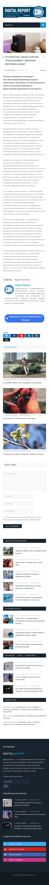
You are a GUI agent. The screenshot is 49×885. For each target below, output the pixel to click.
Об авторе (8, 280)
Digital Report (10, 70)
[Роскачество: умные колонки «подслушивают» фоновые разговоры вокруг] (24, 43)
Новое (19, 655)
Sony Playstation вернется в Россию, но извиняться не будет (29, 667)
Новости (42, 70)
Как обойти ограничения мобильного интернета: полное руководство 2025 (29, 690)
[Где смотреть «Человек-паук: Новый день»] (24, 402)
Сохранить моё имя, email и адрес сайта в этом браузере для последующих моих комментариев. (22, 518)
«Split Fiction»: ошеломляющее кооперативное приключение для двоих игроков (30, 621)
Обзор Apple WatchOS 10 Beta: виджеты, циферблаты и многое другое (30, 634)
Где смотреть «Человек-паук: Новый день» (20, 418)
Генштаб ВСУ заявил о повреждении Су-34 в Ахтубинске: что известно (28, 599)
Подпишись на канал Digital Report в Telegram (25, 318)
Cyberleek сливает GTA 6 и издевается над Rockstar (23, 383)
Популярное (9, 655)
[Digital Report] (24, 11)
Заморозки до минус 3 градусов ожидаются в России (24, 454)
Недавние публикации (22, 280)
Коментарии (30, 655)
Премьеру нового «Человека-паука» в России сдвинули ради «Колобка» (22, 723)
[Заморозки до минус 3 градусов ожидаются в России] (24, 438)
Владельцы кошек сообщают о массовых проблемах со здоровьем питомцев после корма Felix (23, 709)
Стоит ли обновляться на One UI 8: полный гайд (27, 678)
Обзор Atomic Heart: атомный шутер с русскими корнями (29, 645)
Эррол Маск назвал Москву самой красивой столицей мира (28, 587)
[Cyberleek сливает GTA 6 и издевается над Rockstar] (24, 366)
